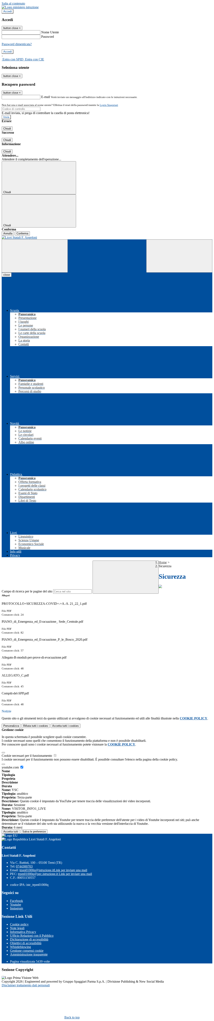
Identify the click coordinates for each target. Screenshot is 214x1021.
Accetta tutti (65, 725)
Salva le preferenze (34, 831)
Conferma (22, 233)
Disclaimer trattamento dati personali (26, 985)
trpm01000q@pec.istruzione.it (55, 874)
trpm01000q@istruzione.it (53, 870)
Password (47, 36)
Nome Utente (50, 32)
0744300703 (24, 866)
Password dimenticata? (17, 44)
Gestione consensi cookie (26, 950)
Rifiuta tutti (35, 725)
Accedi (7, 11)
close (6, 274)
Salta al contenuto (13, 3)
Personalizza (11, 725)
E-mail (45, 97)
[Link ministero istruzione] (20, 7)
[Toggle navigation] (35, 256)
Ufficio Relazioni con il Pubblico (32, 935)
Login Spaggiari (109, 105)
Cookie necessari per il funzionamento (27, 755)
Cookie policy (19, 924)
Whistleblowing (20, 947)
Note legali (17, 928)
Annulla (7, 233)
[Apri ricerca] (179, 256)
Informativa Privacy (23, 932)
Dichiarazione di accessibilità (29, 939)
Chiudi (7, 128)
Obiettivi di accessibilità (25, 943)
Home (163, 562)
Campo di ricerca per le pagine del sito (27, 591)
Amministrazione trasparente (29, 954)
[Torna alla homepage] (107, 237)
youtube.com (11, 767)
